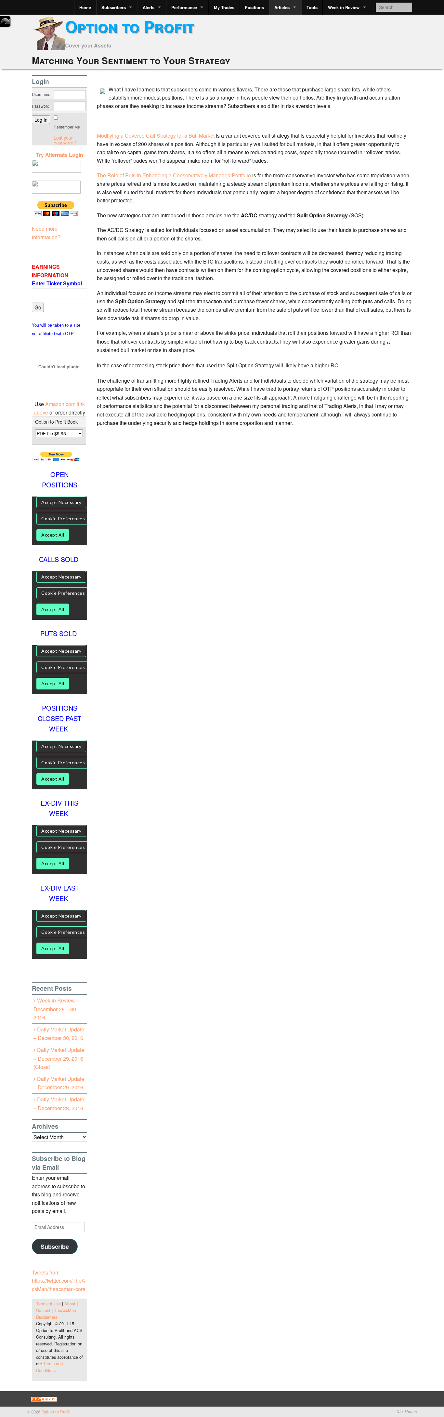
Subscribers (113, 7)
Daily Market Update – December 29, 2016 (58, 1083)
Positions (254, 7)
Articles (282, 7)
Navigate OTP (5, 21)
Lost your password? (65, 140)
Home (85, 7)
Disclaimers (46, 1317)
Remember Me (67, 126)
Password (40, 106)
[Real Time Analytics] (44, 1399)
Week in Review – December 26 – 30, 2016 (56, 1009)
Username (41, 94)
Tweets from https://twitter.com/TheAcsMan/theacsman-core (58, 1281)
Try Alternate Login (59, 154)
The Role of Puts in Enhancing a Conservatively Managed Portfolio (174, 175)
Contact (43, 1310)
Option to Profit (129, 26)
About (69, 1304)
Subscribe (55, 1246)
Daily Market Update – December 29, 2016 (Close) (58, 1058)
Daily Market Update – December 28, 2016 (58, 1104)
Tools (312, 7)
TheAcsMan (65, 1310)
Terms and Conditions (49, 1366)
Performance (184, 7)
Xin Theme (407, 1411)
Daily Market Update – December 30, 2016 (58, 1034)
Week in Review (343, 7)
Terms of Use (48, 1304)
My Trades (224, 7)
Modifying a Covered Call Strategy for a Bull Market (156, 135)
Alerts (148, 7)
